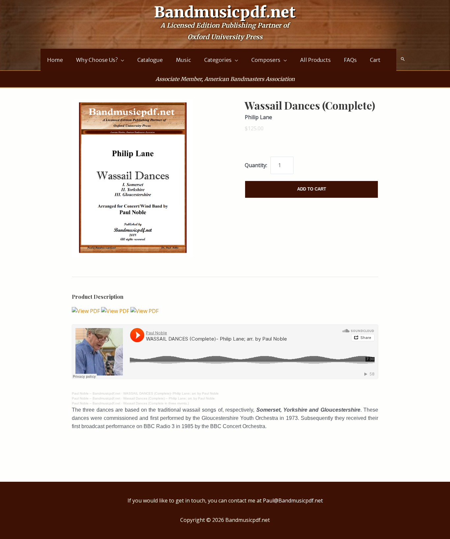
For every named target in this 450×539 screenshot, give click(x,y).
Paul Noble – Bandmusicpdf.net (96, 393)
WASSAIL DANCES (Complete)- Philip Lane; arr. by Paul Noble (171, 393)
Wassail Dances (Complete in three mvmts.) (156, 403)
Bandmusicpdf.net (225, 12)
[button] (403, 59)
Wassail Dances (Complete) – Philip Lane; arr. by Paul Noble (169, 398)
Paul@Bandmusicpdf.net (293, 500)
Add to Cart (311, 189)
